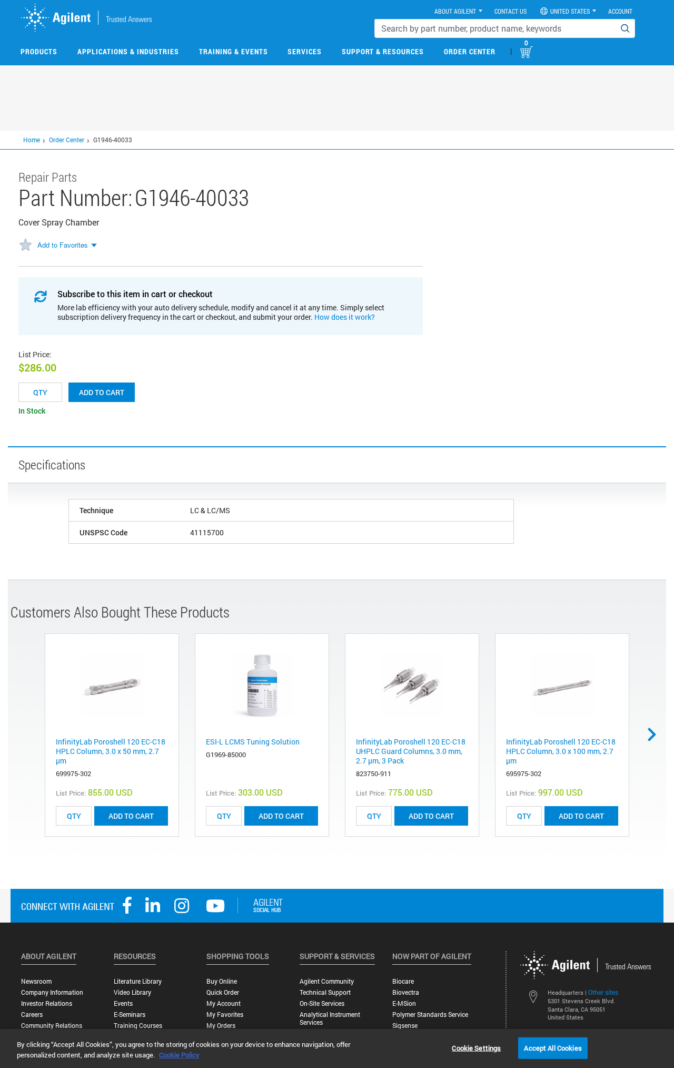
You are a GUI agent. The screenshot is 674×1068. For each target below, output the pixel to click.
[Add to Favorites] (25, 245)
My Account (223, 1003)
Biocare (403, 981)
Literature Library (138, 981)
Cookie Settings (476, 1047)
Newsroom (36, 981)
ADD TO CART (131, 816)
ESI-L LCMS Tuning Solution (253, 742)
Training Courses (138, 1026)
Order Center (469, 51)
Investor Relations (46, 1003)
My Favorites (224, 1014)
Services (305, 51)
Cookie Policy (179, 1055)
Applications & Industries (128, 51)
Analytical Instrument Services (330, 1018)
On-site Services (322, 1003)
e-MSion (404, 1003)
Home (31, 139)
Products (39, 51)
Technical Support (325, 992)
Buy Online (221, 981)
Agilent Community (327, 981)
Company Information (52, 992)
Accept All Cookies (552, 1047)
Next (655, 734)
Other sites (603, 992)
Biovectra (405, 992)
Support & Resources (383, 51)
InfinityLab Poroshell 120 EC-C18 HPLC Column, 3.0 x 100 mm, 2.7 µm (561, 751)
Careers (32, 1014)
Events (123, 1003)
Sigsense (405, 1026)
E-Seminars (129, 1014)
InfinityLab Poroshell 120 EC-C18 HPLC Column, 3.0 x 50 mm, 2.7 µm (110, 751)
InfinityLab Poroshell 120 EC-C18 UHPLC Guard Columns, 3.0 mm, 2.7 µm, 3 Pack (410, 751)
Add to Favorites (62, 245)
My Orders (220, 1026)
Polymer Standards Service (430, 1014)
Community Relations (51, 1026)
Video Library (132, 992)
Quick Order (222, 992)
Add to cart (101, 392)
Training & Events (233, 51)
